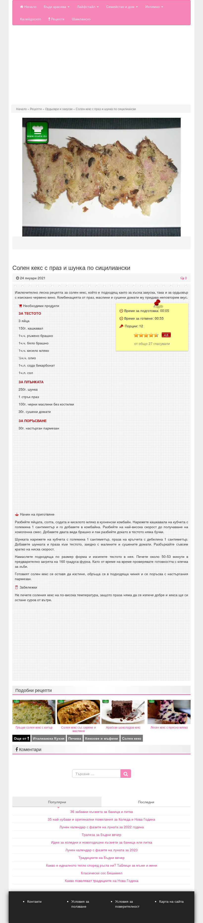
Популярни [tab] (57, 801)
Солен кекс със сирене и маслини (78, 729)
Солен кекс (131, 738)
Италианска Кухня (48, 738)
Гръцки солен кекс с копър (34, 727)
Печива (74, 738)
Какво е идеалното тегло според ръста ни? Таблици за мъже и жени (101, 865)
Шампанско (81, 18)
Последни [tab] (146, 801)
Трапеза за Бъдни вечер (101, 834)
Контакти (34, 901)
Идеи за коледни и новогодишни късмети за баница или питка (101, 842)
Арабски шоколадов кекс (123, 727)
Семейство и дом (120, 6)
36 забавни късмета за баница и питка (101, 811)
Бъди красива (55, 6)
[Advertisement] (101, 67)
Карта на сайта (171, 901)
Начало (29, 6)
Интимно (153, 6)
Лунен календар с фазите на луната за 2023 (101, 849)
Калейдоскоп (30, 18)
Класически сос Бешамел (101, 872)
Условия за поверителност (127, 904)
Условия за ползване (80, 904)
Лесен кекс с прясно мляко (169, 727)
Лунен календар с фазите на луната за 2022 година (101, 826)
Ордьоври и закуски (59, 109)
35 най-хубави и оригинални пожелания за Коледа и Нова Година (101, 819)
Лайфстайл (86, 6)
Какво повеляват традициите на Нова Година (101, 880)
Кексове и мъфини (101, 738)
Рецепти (57, 18)
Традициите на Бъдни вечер (101, 857)
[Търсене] (125, 773)
